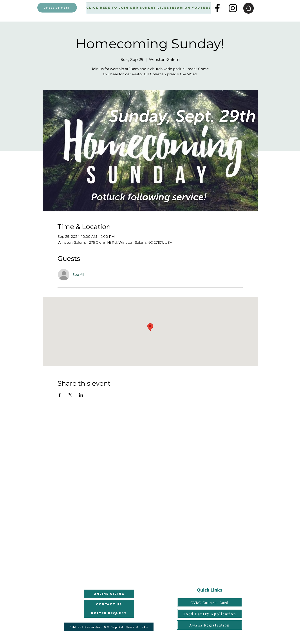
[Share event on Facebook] (60, 395)
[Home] (248, 8)
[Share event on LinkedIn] (81, 395)
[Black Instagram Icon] (232, 8)
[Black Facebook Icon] (217, 8)
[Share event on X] (70, 395)
